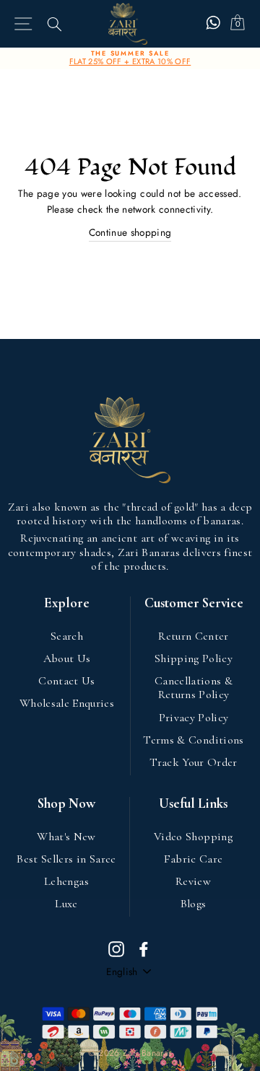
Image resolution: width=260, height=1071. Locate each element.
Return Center (193, 636)
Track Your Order (193, 762)
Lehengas (66, 881)
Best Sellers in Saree (66, 859)
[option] (130, 58)
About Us (67, 658)
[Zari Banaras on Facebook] (144, 948)
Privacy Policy (194, 717)
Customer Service (193, 603)
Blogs (194, 903)
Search (67, 636)
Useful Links (193, 804)
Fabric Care (193, 859)
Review (193, 881)
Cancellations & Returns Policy (194, 688)
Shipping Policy (194, 658)
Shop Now (66, 804)
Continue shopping (130, 232)
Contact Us (66, 681)
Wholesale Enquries (67, 703)
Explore (67, 603)
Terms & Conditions (193, 740)
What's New (66, 836)
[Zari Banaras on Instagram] (116, 948)
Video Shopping (193, 836)
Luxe (66, 903)
